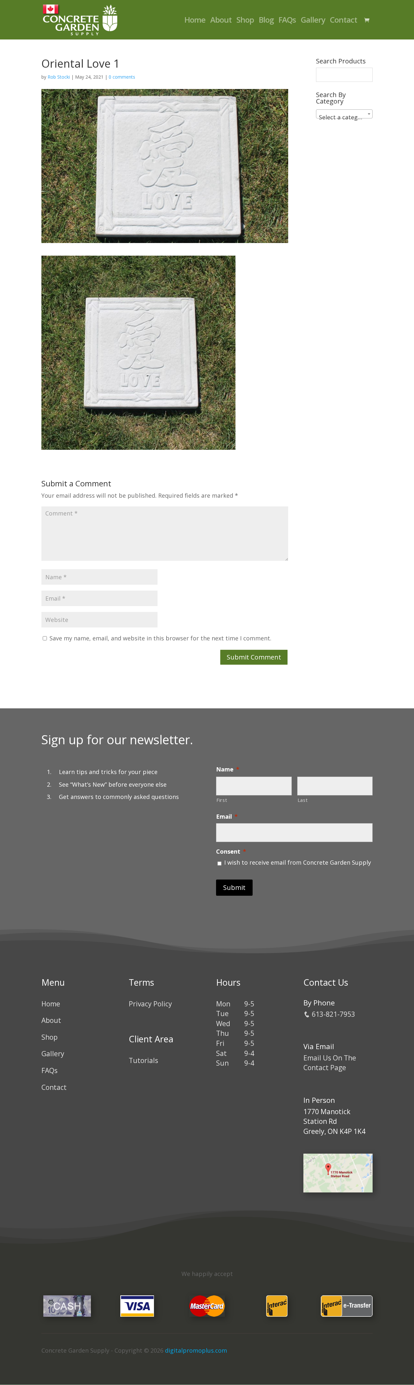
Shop (245, 21)
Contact (343, 21)
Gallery (313, 21)
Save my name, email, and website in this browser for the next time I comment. (160, 638)
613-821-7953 (332, 1014)
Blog (266, 21)
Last (303, 800)
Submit (234, 887)
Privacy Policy (150, 1003)
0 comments (122, 77)
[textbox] (344, 117)
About (221, 21)
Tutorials (143, 1060)
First (221, 800)
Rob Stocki (59, 77)
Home (194, 21)
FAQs (287, 21)
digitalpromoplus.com (196, 1350)
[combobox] (344, 113)
